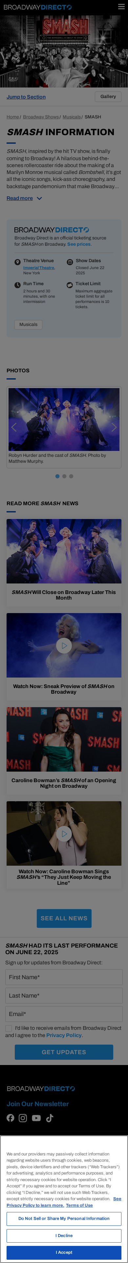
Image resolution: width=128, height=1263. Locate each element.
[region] (64, 1199)
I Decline (64, 1235)
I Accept (64, 1252)
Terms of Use (79, 1205)
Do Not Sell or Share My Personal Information (64, 1218)
